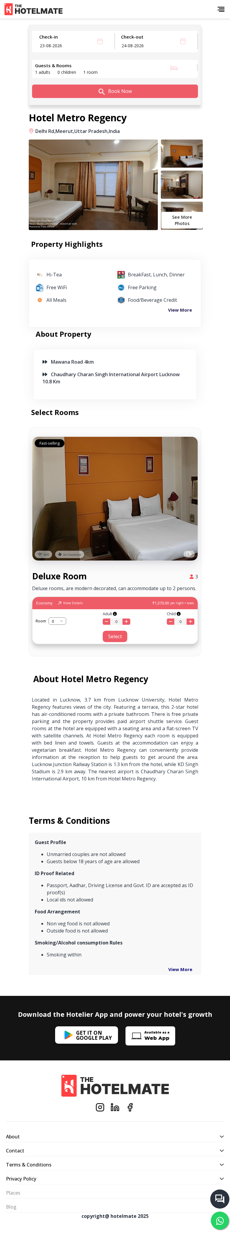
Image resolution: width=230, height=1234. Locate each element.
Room (41, 621)
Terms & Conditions (29, 1164)
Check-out (132, 37)
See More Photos (182, 220)
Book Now (119, 91)
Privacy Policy (21, 1178)
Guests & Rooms (53, 65)
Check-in (48, 37)
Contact (15, 1150)
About (13, 1136)
